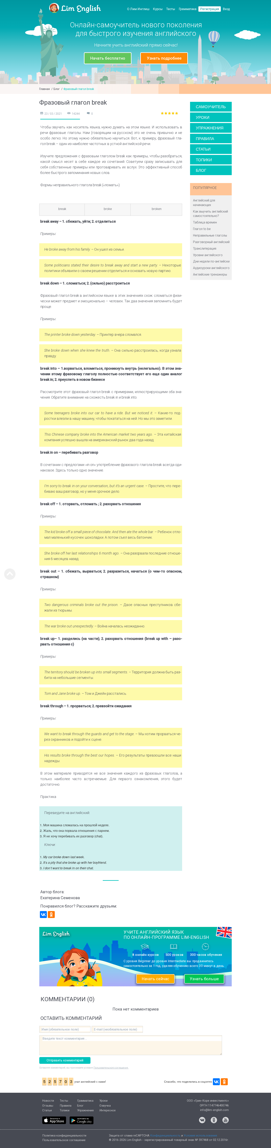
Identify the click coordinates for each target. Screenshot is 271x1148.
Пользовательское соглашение (64, 1140)
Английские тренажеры (210, 274)
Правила (205, 138)
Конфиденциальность (165, 1135)
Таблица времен (205, 222)
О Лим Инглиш (138, 9)
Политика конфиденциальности (64, 1135)
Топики (204, 159)
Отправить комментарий (65, 1060)
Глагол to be (202, 229)
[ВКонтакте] (43, 914)
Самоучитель (211, 106)
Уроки (202, 117)
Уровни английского (208, 255)
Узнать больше (204, 978)
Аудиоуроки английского (211, 268)
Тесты (170, 9)
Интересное (107, 1110)
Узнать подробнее (164, 58)
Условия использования (200, 1135)
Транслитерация (204, 248)
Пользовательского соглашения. (111, 1067)
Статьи (203, 149)
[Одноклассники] (51, 914)
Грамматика (187, 9)
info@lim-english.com (214, 1110)
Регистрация (209, 9)
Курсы (158, 9)
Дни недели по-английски (211, 261)
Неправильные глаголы (210, 235)
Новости (48, 1100)
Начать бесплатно (107, 58)
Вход (226, 9)
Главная (44, 89)
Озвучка (105, 1105)
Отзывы (47, 1105)
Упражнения (209, 128)
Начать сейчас (155, 978)
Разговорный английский (211, 242)
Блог (57, 89)
